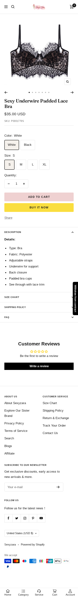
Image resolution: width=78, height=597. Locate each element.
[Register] (58, 487)
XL (44, 164)
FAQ (6, 317)
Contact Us (50, 433)
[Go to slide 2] (32, 92)
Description (12, 232)
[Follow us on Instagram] (25, 518)
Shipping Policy (15, 307)
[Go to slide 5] (42, 92)
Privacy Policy (14, 423)
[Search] (13, 6)
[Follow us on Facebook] (8, 518)
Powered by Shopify (33, 544)
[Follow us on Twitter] (17, 518)
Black (28, 145)
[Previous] (5, 92)
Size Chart (11, 297)
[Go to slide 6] (45, 92)
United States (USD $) (20, 533)
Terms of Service (15, 431)
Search (9, 438)
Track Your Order (54, 425)
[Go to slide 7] (48, 92)
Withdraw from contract (75, 298)
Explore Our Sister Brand (17, 413)
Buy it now (39, 207)
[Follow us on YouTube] (41, 518)
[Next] (72, 92)
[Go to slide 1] (29, 92)
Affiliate (9, 453)
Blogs (8, 446)
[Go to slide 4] (39, 92)
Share (8, 218)
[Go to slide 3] (35, 92)
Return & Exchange (56, 418)
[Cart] (72, 7)
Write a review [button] (39, 366)
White (12, 145)
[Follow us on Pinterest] (33, 518)
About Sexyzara (15, 403)
